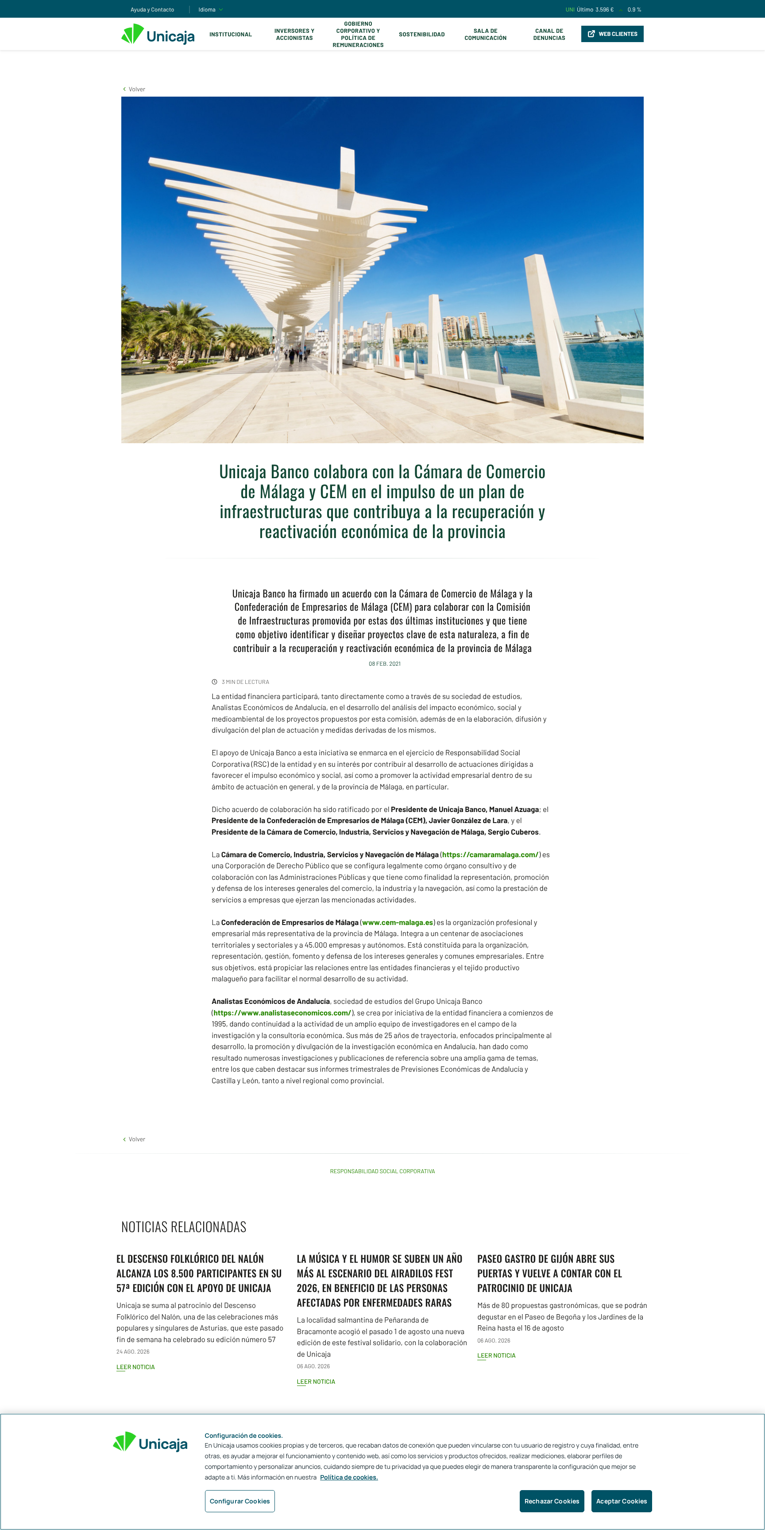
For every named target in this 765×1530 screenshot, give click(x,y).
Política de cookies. (349, 1477)
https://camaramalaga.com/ (490, 854)
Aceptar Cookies (621, 1501)
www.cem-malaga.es (397, 922)
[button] (133, 89)
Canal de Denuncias (549, 34)
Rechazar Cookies (552, 1501)
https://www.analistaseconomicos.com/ (282, 1012)
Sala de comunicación (485, 34)
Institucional (230, 34)
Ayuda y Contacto (152, 9)
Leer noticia (135, 1366)
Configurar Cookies (240, 1501)
